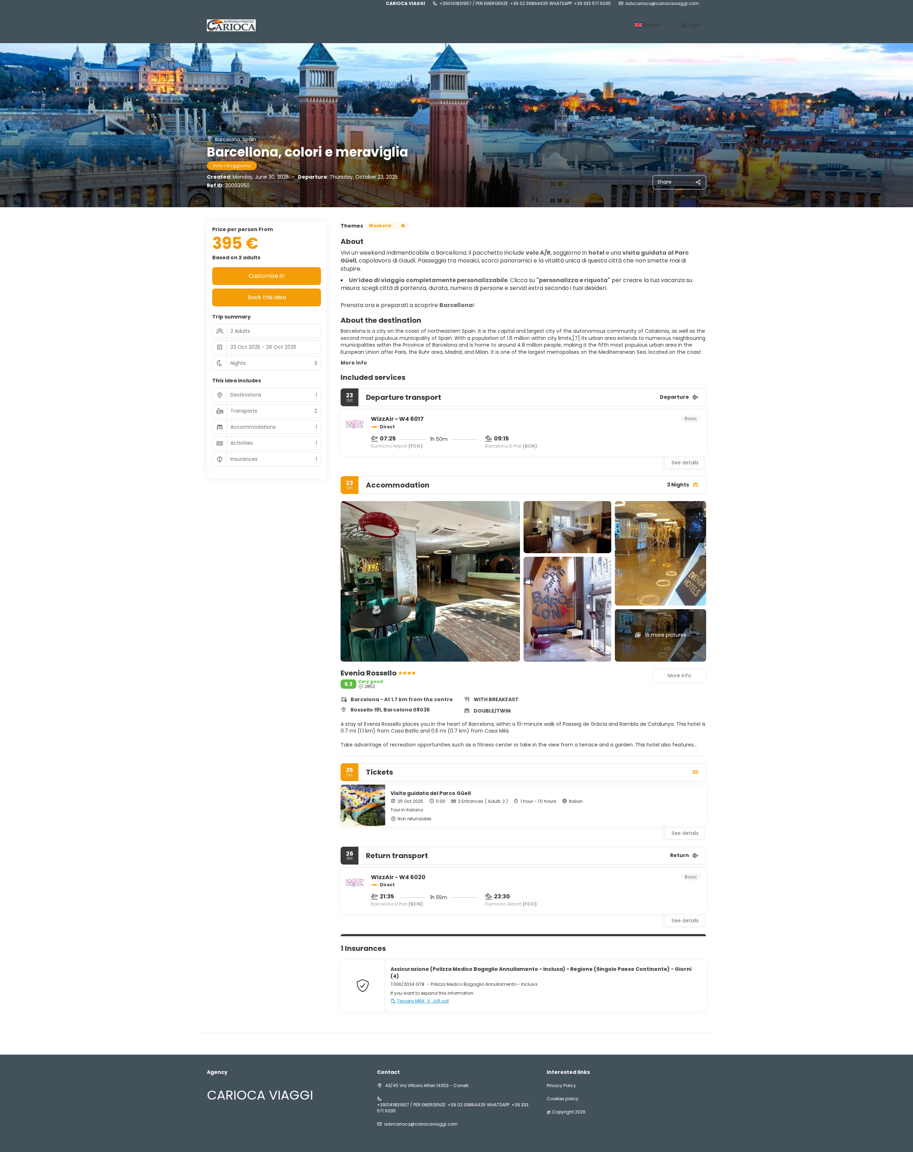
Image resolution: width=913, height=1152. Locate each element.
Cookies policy (562, 1099)
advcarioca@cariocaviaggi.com (662, 3)
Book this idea (267, 297)
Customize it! (267, 276)
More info (354, 362)
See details (685, 462)
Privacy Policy (561, 1086)
